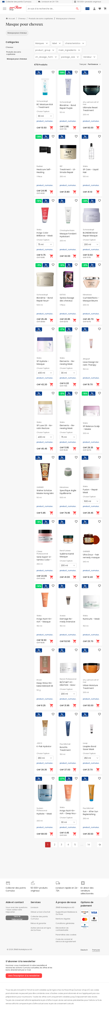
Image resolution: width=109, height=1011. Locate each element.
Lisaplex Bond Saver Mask (89, 748)
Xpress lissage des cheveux (67, 299)
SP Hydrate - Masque (43, 362)
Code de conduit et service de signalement (66, 940)
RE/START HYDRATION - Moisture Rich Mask (68, 685)
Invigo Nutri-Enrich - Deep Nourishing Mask (68, 813)
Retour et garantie (38, 923)
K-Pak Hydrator (44, 746)
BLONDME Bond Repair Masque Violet (90, 235)
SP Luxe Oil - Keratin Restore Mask (45, 428)
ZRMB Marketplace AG (65, 907)
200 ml (86, 114)
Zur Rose (59, 914)
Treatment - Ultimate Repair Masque (68, 172)
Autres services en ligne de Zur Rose (41, 929)
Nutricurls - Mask (91, 618)
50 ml (62, 112)
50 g (39, 690)
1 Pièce (39, 176)
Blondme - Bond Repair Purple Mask (68, 108)
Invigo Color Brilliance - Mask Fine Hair (45, 235)
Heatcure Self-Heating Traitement (44, 172)
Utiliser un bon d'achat (40, 912)
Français (96, 950)
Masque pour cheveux (17, 33)
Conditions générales (65, 923)
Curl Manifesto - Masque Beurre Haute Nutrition (91, 300)
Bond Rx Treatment (65, 749)
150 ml (85, 369)
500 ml (40, 305)
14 (89, 844)
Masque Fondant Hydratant (68, 235)
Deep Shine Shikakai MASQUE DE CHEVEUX (45, 686)
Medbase (71, 912)
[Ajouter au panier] (52, 128)
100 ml (85, 176)
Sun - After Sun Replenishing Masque (90, 814)
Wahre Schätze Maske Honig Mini (45, 492)
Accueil (12, 18)
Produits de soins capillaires (41, 18)
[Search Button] (77, 9)
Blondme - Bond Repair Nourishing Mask (45, 300)
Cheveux (22, 18)
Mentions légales (63, 919)
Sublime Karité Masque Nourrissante (67, 556)
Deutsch (84, 950)
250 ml (63, 176)
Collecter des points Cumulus (39, 917)
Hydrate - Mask (44, 813)
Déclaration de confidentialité (62, 929)
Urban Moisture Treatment (90, 687)
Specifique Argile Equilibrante (68, 492)
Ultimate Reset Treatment (90, 109)
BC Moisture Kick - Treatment (45, 106)
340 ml (86, 562)
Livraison (34, 907)
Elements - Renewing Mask (67, 362)
